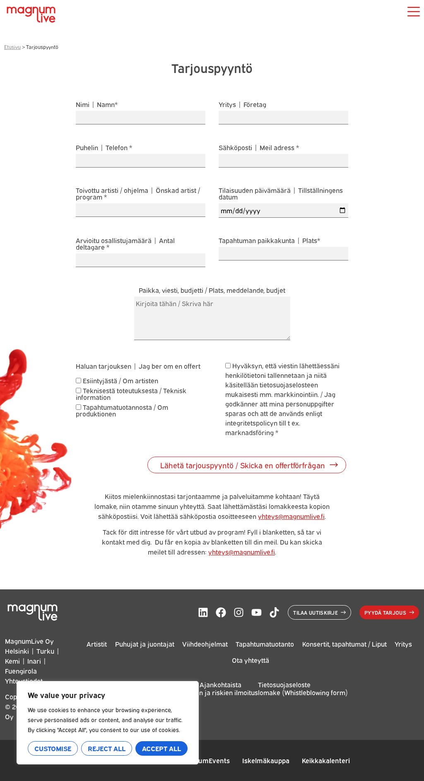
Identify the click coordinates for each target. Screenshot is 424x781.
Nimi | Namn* (97, 105)
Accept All (161, 748)
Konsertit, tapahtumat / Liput (344, 643)
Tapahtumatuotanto (265, 643)
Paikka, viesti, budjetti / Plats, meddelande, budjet (212, 290)
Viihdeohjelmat (205, 643)
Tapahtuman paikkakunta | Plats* (269, 241)
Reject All (106, 748)
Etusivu (12, 46)
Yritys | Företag (242, 105)
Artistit (97, 643)
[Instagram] (239, 612)
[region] (108, 722)
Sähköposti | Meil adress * (259, 148)
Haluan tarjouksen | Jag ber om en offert (138, 366)
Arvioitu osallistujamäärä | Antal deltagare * (125, 244)
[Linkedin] (203, 612)
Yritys (403, 643)
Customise (52, 748)
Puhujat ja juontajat (144, 643)
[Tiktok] (274, 612)
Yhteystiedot (24, 680)
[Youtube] (256, 612)
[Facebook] (221, 612)
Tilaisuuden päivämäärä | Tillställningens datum (281, 194)
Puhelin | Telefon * (104, 148)
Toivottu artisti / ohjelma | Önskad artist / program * (138, 194)
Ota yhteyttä (250, 659)
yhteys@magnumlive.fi (291, 516)
